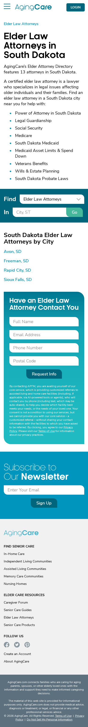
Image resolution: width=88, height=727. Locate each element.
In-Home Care (14, 554)
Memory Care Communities (23, 576)
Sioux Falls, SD (18, 279)
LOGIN (75, 7)
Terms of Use (46, 431)
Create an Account (17, 654)
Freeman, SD (16, 261)
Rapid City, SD (17, 270)
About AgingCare (16, 661)
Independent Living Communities (28, 561)
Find (10, 199)
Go (74, 212)
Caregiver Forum (16, 602)
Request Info (44, 374)
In (6, 212)
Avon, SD (12, 251)
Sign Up (44, 503)
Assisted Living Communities (25, 569)
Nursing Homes (15, 584)
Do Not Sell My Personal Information (50, 719)
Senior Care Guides (18, 610)
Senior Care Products (19, 625)
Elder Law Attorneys (19, 617)
